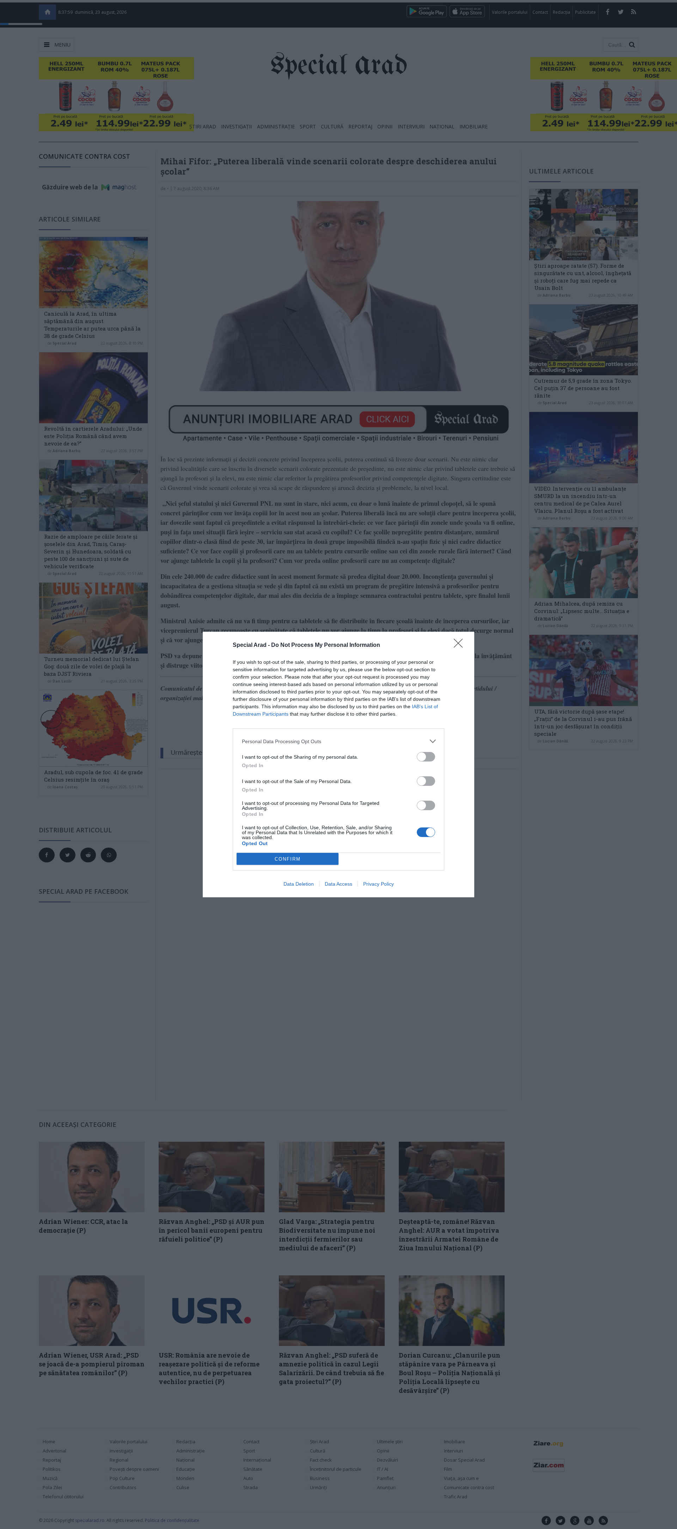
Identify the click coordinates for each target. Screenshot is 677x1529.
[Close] (460, 645)
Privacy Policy (378, 884)
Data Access (338, 884)
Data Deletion (298, 884)
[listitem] (338, 741)
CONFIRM (288, 859)
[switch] (426, 757)
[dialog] (338, 764)
